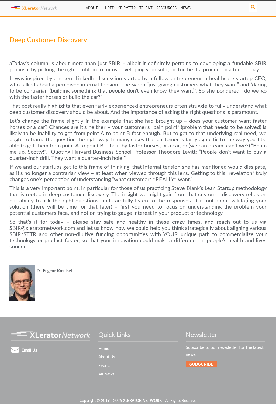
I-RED (110, 8)
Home (103, 349)
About (92, 8)
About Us (106, 357)
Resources (166, 8)
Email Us (29, 350)
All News (106, 374)
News (185, 8)
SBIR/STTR (127, 8)
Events (104, 366)
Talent (146, 8)
